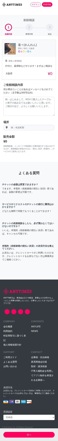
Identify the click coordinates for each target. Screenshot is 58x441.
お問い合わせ (10, 366)
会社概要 (7, 326)
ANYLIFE (36, 326)
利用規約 (7, 331)
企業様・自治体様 (40, 357)
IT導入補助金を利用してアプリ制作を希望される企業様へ (42, 375)
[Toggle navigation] (54, 4)
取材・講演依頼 (39, 366)
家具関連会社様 (39, 362)
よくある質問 (10, 362)
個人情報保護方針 (12, 345)
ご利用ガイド (10, 357)
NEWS (34, 331)
